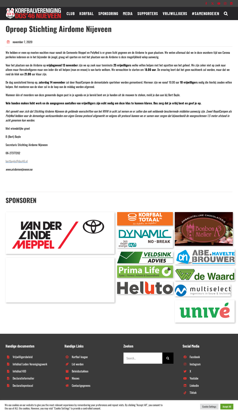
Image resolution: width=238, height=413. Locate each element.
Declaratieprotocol (23, 385)
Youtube (194, 378)
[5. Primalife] (145, 267)
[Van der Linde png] (60, 213)
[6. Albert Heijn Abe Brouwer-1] (205, 251)
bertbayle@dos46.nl (17, 161)
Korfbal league (80, 357)
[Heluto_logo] (145, 283)
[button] (226, 13)
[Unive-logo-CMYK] (205, 301)
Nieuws (75, 378)
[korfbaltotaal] (145, 213)
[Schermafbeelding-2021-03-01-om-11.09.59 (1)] (205, 270)
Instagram (195, 364)
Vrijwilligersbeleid (23, 357)
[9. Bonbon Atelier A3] (204, 213)
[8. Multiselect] (203, 286)
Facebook (195, 357)
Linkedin (194, 385)
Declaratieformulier (23, 378)
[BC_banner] (60, 259)
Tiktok (193, 392)
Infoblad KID (19, 371)
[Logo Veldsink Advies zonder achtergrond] (145, 253)
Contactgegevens (81, 385)
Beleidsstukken (80, 371)
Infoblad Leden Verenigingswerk (30, 364)
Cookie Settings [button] (209, 406)
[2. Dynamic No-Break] (145, 230)
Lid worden (77, 364)
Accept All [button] (227, 406)
